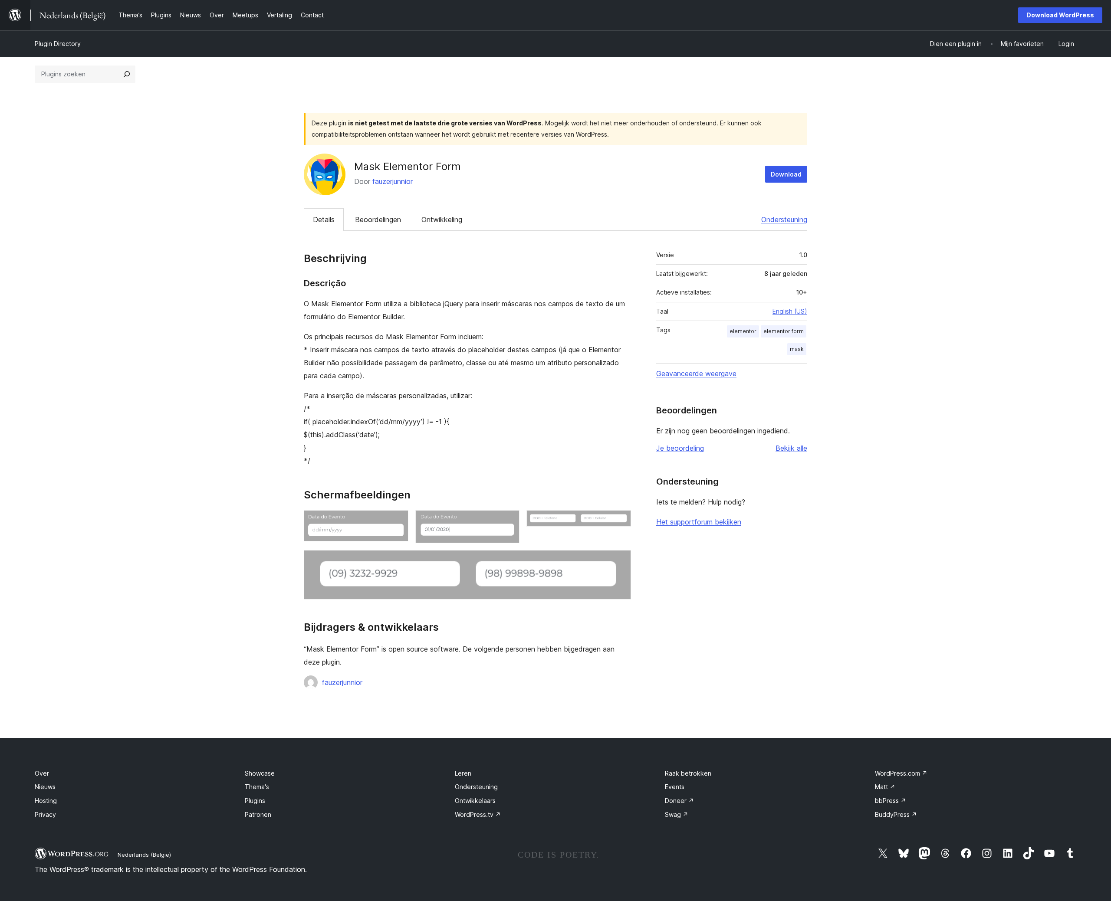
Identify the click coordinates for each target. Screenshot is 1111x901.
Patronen (258, 814)
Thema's (257, 786)
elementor (743, 331)
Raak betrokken (688, 773)
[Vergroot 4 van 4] (619, 561)
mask (797, 349)
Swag (676, 814)
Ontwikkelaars (475, 800)
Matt (885, 786)
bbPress (890, 800)
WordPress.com (901, 773)
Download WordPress (1060, 15)
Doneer (679, 800)
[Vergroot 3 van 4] (619, 522)
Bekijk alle (791, 448)
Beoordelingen (378, 219)
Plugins (255, 800)
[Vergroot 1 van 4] (396, 522)
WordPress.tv (478, 814)
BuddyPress (896, 814)
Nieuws (45, 786)
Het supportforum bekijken (698, 522)
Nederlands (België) (144, 854)
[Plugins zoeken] (126, 74)
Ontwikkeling (441, 219)
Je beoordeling (680, 448)
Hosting (46, 800)
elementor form (783, 331)
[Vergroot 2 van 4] (507, 522)
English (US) (789, 311)
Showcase (260, 773)
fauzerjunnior (392, 181)
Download (786, 174)
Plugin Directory (58, 43)
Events (674, 786)
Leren (463, 773)
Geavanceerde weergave (696, 373)
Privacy (45, 814)
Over (42, 773)
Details (324, 219)
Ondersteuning (784, 219)
